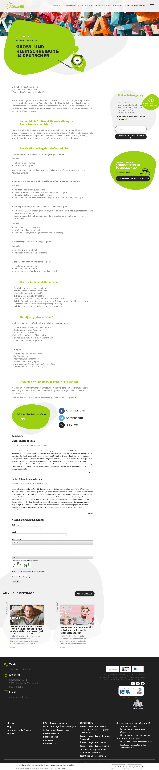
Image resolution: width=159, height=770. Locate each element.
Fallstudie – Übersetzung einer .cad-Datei (95, 731)
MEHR (12, 647)
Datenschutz (49, 743)
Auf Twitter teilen (75, 418)
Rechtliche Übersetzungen (93, 756)
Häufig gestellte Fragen (19, 730)
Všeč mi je (36, 419)
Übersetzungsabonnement (111, 5)
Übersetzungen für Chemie (93, 742)
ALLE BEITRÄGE (84, 593)
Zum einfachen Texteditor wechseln (25, 560)
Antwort (90, 473)
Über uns (11, 723)
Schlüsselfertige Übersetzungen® (80, 5)
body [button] (14, 557)
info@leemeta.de (18, 697)
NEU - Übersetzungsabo (55, 723)
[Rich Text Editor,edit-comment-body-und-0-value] (52, 550)
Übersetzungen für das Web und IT (133, 723)
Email (14, 532)
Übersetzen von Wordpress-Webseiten (132, 730)
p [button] (17, 557)
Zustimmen (118, 766)
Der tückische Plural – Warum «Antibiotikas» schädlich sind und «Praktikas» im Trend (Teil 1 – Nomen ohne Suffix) (26, 630)
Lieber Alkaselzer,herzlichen (27, 479)
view (27, 615)
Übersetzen (86, 723)
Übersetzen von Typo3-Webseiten (135, 735)
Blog (9, 726)
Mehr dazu (61, 768)
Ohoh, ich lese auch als (23, 440)
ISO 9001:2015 (125, 697)
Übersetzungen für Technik (93, 726)
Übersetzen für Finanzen (128, 738)
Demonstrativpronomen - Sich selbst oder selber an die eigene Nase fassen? (76, 630)
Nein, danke (134, 766)
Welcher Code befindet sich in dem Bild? (28, 572)
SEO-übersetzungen (129, 726)
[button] (14, 542)
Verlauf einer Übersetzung (56, 730)
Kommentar (17, 539)
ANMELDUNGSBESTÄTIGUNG (130, 136)
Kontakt (11, 733)
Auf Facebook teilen (75, 411)
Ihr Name (15, 525)
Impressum (48, 740)
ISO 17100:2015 (138, 697)
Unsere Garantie (51, 733)
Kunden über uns (51, 736)
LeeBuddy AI (57, 5)
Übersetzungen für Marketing (94, 746)
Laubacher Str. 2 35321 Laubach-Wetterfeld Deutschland (23, 683)
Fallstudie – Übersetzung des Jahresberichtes (133, 746)
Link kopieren (72, 425)
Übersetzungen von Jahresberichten (136, 742)
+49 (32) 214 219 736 (20, 669)
